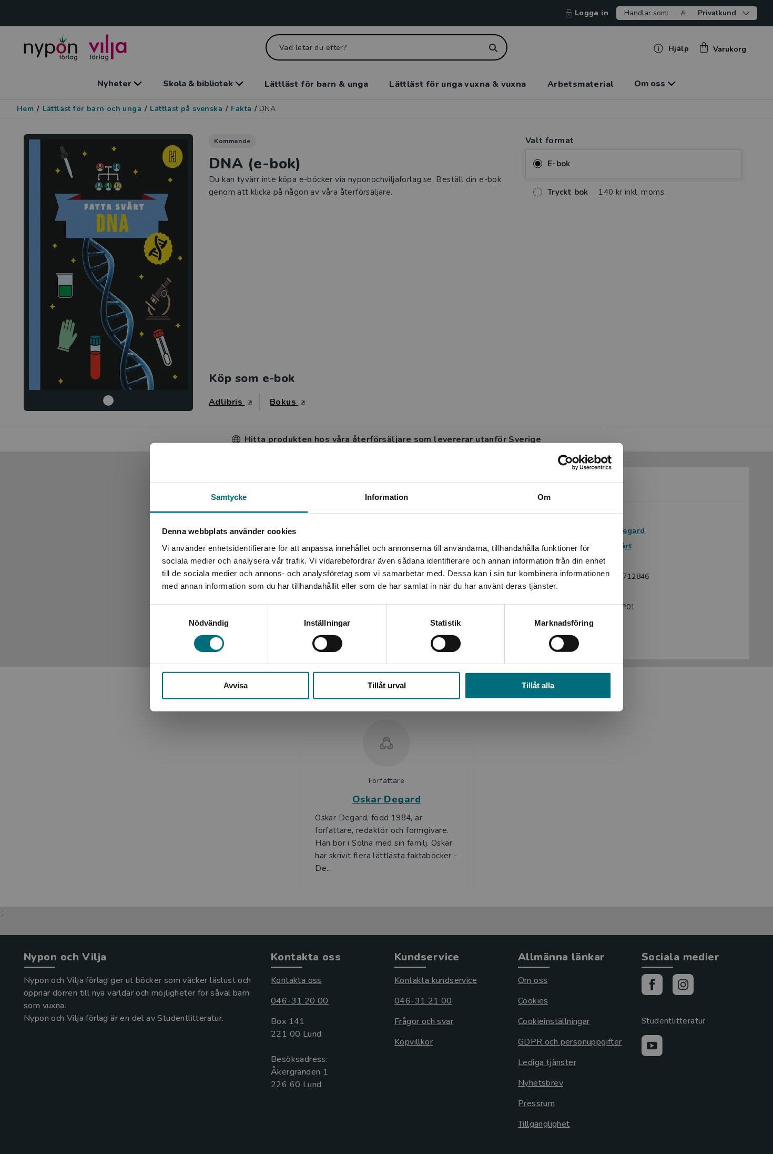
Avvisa (235, 685)
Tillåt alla (538, 685)
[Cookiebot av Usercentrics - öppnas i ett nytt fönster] (566, 462)
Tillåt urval (387, 685)
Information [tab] (386, 496)
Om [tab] (544, 496)
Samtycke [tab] (229, 496)
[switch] (327, 643)
